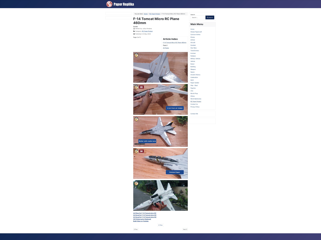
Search (193, 14)
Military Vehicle (195, 58)
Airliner (193, 40)
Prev (161, 225)
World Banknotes (196, 99)
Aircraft (193, 42)
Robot (192, 64)
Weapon (193, 69)
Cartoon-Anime (195, 34)
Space (192, 72)
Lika (192, 91)
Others (193, 96)
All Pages (166, 48)
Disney (193, 37)
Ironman (193, 53)
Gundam (193, 45)
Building (193, 66)
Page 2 (165, 45)
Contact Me (194, 114)
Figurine (193, 88)
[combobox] (198, 17)
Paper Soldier (195, 83)
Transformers (195, 50)
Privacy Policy (195, 107)
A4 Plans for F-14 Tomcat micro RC (144, 213)
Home (192, 29)
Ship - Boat (194, 85)
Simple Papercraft (196, 32)
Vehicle (193, 61)
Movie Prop (194, 93)
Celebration (194, 77)
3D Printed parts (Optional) (142, 219)
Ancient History (195, 75)
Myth (192, 80)
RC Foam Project (147, 31)
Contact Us (194, 104)
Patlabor (193, 56)
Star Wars (194, 48)
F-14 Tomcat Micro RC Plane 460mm (174, 42)
